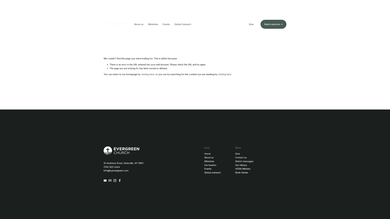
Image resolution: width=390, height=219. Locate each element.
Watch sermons (272, 24)
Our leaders (210, 165)
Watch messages (244, 161)
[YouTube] (105, 180)
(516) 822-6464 (112, 166)
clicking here (147, 74)
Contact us (241, 157)
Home (207, 153)
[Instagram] (114, 180)
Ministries (153, 24)
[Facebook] (119, 180)
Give (251, 24)
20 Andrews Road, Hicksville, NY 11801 (123, 163)
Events (166, 24)
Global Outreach (182, 24)
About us (139, 24)
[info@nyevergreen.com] (110, 180)
